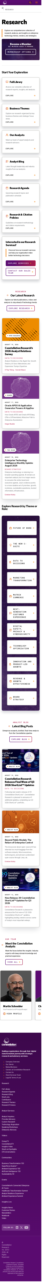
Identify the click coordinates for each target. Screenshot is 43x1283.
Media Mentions (11, 1067)
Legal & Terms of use (13, 1078)
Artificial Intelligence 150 (11, 1171)
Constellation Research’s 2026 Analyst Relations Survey (19, 351)
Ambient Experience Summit (12, 1196)
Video (4, 1218)
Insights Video (7, 1147)
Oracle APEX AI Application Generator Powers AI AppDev (19, 406)
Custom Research (8, 1122)
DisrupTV (5, 1141)
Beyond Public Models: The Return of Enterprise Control (19, 841)
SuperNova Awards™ (9, 1166)
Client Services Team (13, 1075)
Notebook (5, 1215)
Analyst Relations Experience (13, 1193)
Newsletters (6, 1213)
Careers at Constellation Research (18, 1070)
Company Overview (13, 1062)
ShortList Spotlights (9, 1149)
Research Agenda (8, 1092)
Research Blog (7, 1094)
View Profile (14, 1013)
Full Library (6, 1089)
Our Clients (10, 1064)
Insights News (7, 1208)
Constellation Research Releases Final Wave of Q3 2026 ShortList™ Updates (19, 782)
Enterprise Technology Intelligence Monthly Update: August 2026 (19, 463)
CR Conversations (8, 1152)
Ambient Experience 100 (11, 1169)
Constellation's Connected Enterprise (15, 1185)
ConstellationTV (8, 1144)
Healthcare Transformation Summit (15, 1191)
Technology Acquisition (10, 1124)
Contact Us (10, 1072)
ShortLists (6, 1097)
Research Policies (9, 1105)
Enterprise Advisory (9, 1130)
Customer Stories (8, 1210)
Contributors (6, 1100)
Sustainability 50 (8, 1174)
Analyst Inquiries (8, 1116)
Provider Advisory (8, 1119)
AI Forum (5, 1188)
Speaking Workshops (10, 1127)
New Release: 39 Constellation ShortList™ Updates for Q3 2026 (20, 900)
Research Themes (8, 1102)
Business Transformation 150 (13, 1163)
